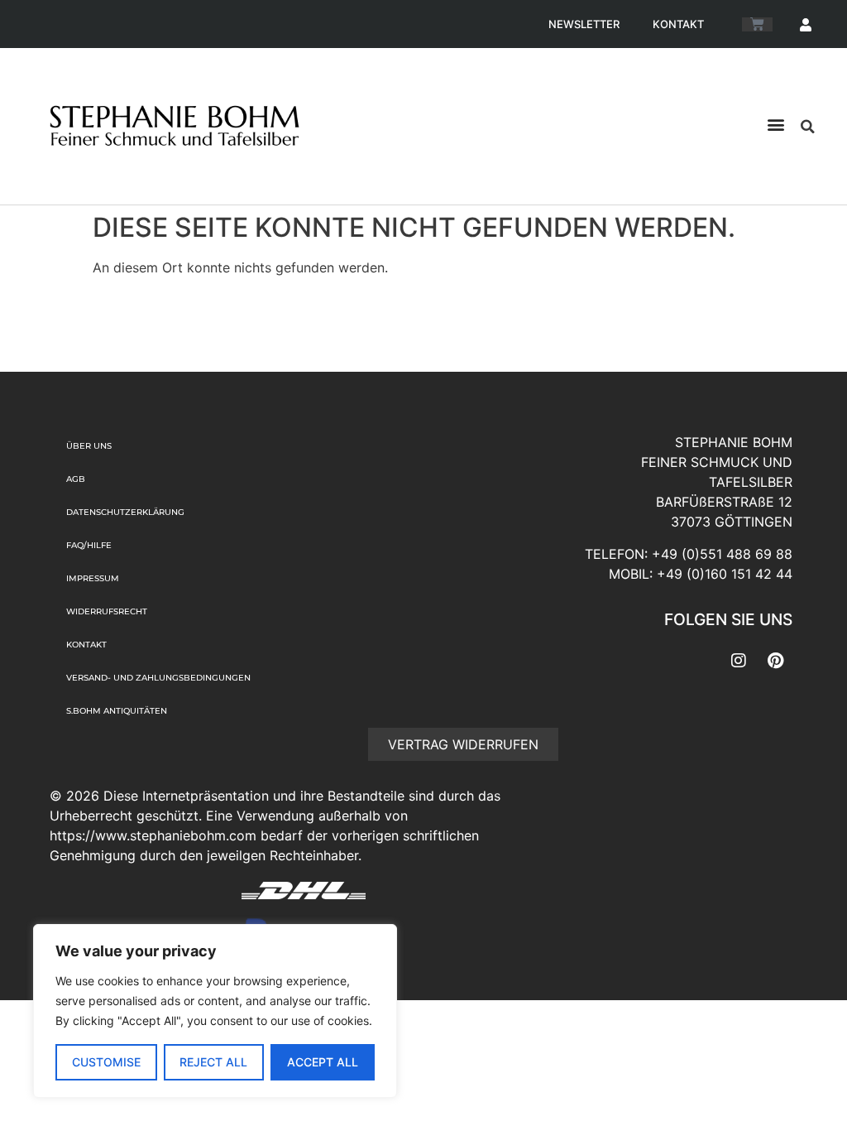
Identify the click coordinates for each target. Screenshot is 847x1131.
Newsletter (584, 24)
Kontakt (678, 24)
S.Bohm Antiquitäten (116, 710)
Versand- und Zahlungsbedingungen (158, 677)
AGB (75, 479)
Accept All (322, 1062)
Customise (106, 1062)
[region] (215, 1011)
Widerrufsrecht (106, 611)
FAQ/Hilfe (89, 545)
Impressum (92, 578)
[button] (776, 124)
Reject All (213, 1062)
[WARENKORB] (757, 24)
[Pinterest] (775, 660)
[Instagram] (738, 660)
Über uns (89, 445)
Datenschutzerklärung (125, 512)
